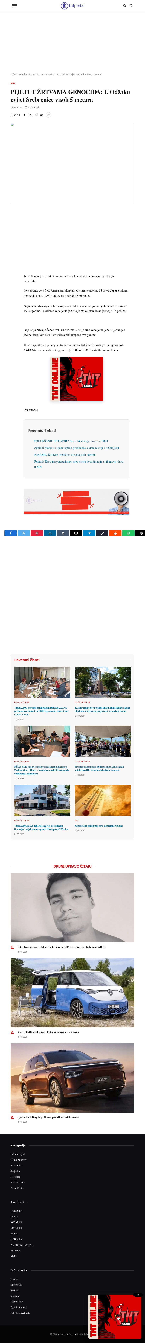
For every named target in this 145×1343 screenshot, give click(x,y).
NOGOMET (17, 1211)
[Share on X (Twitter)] (30, 115)
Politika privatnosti (20, 1312)
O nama (14, 1279)
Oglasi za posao (18, 1159)
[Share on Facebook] (24, 115)
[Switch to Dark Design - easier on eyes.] (131, 5)
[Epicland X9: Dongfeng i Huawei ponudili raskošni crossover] (72, 1078)
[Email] (14, 245)
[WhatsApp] (14, 285)
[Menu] (14, 6)
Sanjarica (15, 1171)
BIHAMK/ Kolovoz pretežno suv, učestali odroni (64, 455)
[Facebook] (14, 220)
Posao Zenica (17, 1188)
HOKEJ (14, 1233)
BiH (13, 83)
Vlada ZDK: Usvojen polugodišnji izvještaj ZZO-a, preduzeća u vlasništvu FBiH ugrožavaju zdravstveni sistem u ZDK (41, 711)
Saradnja (15, 1296)
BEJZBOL (16, 1250)
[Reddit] (14, 269)
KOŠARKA (16, 1222)
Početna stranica (19, 74)
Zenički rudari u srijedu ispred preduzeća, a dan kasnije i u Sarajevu (76, 448)
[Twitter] (14, 228)
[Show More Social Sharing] (48, 115)
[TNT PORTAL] (72, 5)
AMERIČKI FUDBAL (22, 1244)
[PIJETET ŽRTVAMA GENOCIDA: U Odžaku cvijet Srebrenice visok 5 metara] (72, 163)
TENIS (14, 1216)
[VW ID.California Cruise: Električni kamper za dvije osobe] (72, 992)
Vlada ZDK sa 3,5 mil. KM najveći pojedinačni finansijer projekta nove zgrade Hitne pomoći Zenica (41, 827)
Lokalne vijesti (22, 702)
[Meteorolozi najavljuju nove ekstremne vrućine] (103, 800)
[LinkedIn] (14, 261)
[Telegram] (14, 277)
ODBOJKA (16, 1239)
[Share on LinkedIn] (41, 115)
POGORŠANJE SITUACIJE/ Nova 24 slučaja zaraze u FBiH (71, 441)
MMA (14, 1256)
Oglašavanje (17, 1301)
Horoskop (15, 1176)
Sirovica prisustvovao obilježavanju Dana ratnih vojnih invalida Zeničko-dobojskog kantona (99, 768)
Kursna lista (16, 1165)
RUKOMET (16, 1227)
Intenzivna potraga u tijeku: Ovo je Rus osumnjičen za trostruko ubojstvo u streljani (61, 947)
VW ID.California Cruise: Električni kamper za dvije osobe (48, 1032)
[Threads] (14, 293)
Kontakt (15, 1290)
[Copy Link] (36, 115)
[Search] (125, 6)
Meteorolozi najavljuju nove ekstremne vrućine (99, 826)
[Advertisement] (72, 42)
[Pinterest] (14, 237)
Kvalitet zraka (18, 1182)
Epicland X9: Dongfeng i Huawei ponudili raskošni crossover (49, 1117)
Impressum (16, 1284)
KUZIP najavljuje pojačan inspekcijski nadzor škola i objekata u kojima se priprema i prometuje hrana (102, 709)
